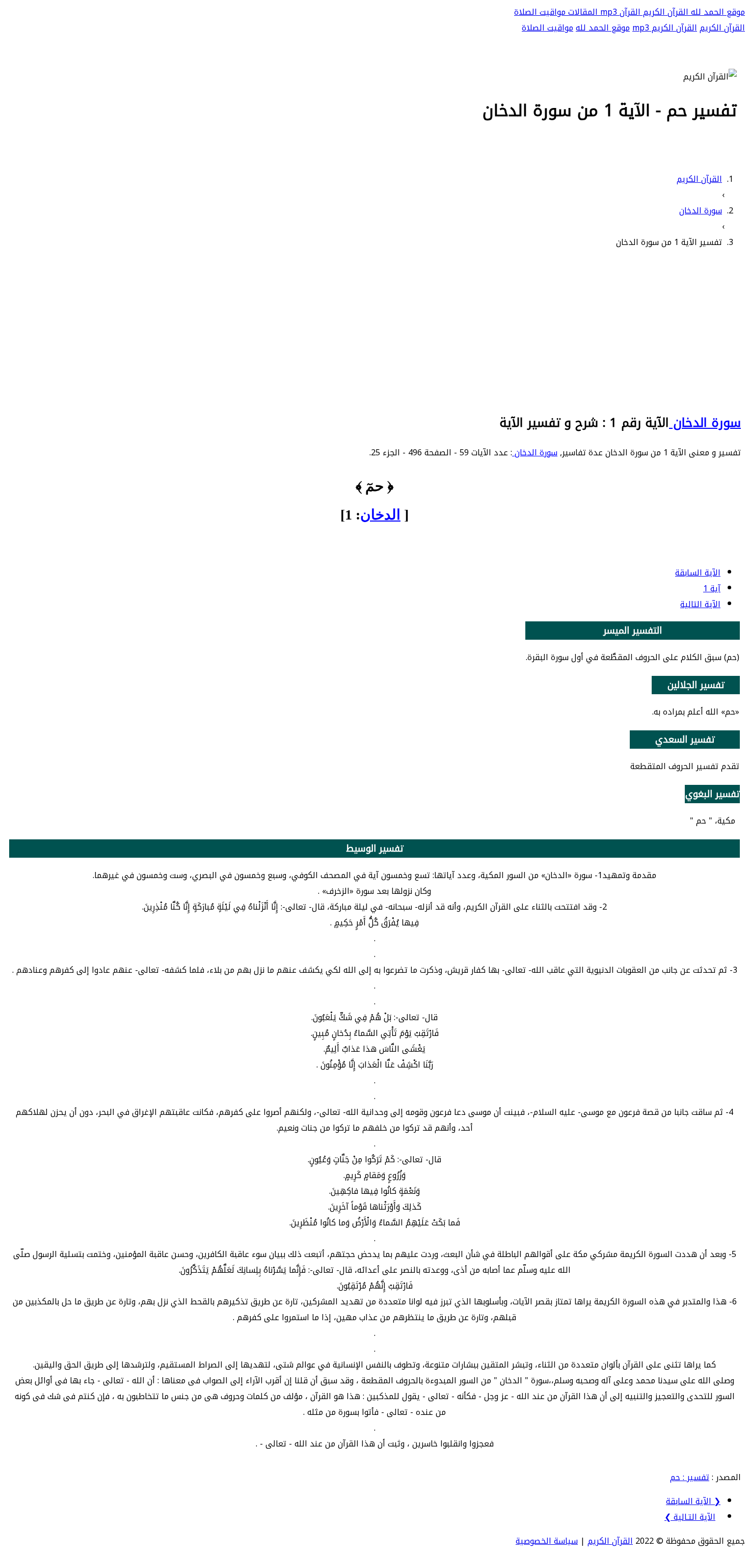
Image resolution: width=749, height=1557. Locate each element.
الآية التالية (700, 604)
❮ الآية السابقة (693, 1501)
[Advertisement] (374, 329)
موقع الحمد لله (716, 12)
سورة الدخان (705, 422)
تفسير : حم (689, 1477)
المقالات (582, 12)
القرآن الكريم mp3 (664, 28)
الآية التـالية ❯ (689, 1517)
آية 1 (711, 588)
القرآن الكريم (664, 12)
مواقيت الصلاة (540, 12)
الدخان (380, 515)
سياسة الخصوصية (547, 1541)
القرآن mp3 (619, 12)
